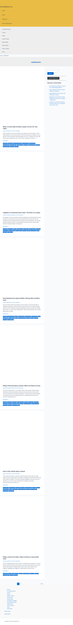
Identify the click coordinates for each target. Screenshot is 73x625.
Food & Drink (10, 597)
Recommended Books (7, 23)
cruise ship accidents (25, 143)
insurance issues (34, 316)
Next (42, 583)
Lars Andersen (52, 86)
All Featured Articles (6, 29)
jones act (21, 573)
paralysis (21, 403)
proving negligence (6, 575)
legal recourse (5, 403)
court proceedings (21, 316)
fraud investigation (12, 230)
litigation (28, 230)
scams (38, 230)
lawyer (21, 230)
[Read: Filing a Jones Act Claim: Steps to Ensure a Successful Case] (22, 554)
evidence (34, 487)
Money (3, 35)
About (3, 15)
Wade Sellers (52, 93)
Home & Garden (5, 48)
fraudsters (17, 230)
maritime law (32, 573)
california (16, 316)
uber (12, 319)
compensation (10, 143)
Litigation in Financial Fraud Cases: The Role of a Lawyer (22, 212)
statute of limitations (34, 489)
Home (3, 10)
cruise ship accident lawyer (17, 143)
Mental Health (5, 42)
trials (8, 232)
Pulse (3, 51)
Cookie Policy (7, 614)
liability (11, 489)
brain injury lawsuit (12, 487)
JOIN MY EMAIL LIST (53, 78)
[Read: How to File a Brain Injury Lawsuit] (22, 468)
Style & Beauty (5, 45)
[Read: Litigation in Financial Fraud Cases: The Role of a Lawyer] (22, 209)
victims (11, 232)
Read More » (5, 140)
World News (9, 608)
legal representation (26, 573)
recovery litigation (33, 230)
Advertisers (4, 19)
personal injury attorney (27, 403)
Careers (4, 32)
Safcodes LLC (52, 102)
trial (18, 405)
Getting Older (10, 603)
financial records (5, 230)
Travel (8, 607)
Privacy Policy (7, 611)
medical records (15, 489)
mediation (10, 403)
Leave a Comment (7, 130)
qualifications (5, 405)
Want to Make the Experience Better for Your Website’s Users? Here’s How (57, 103)
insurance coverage (28, 316)
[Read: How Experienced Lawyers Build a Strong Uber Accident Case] (22, 295)
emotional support (32, 143)
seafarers (11, 575)
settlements (16, 146)
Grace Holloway (52, 89)
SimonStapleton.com (6, 7)
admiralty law (5, 143)
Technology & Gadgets (12, 600)
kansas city (38, 487)
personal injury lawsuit (35, 403)
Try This (13, 130)
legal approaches (5, 489)
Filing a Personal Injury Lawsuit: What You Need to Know (21, 386)
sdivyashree (52, 96)
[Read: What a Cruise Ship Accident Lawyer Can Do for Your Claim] (22, 123)
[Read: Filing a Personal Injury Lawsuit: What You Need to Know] (22, 382)
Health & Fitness (5, 38)
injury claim (16, 573)
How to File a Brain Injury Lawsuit (14, 471)
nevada (18, 403)
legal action (24, 230)
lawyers (39, 316)
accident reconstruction (10, 316)
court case (22, 487)
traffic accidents (15, 405)
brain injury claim (5, 487)
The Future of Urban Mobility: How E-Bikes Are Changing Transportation (57, 98)
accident (4, 316)
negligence (12, 146)
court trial (10, 573)
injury (13, 573)
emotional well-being (28, 487)
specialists (9, 319)
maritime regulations (6, 146)
